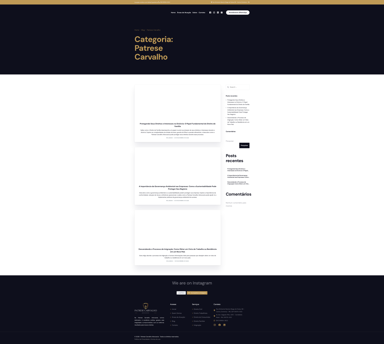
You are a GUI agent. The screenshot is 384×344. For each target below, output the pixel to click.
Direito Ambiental (145, 151)
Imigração (142, 214)
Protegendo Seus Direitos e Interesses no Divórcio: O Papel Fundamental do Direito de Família (238, 102)
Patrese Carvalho (145, 88)
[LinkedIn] (218, 12)
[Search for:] (238, 87)
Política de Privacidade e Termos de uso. (147, 339)
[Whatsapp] (222, 12)
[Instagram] (214, 12)
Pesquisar (230, 141)
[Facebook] (210, 12)
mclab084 (169, 138)
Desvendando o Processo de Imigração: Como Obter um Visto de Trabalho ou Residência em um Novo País (238, 183)
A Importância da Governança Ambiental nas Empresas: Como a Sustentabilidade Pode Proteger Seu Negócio (238, 176)
